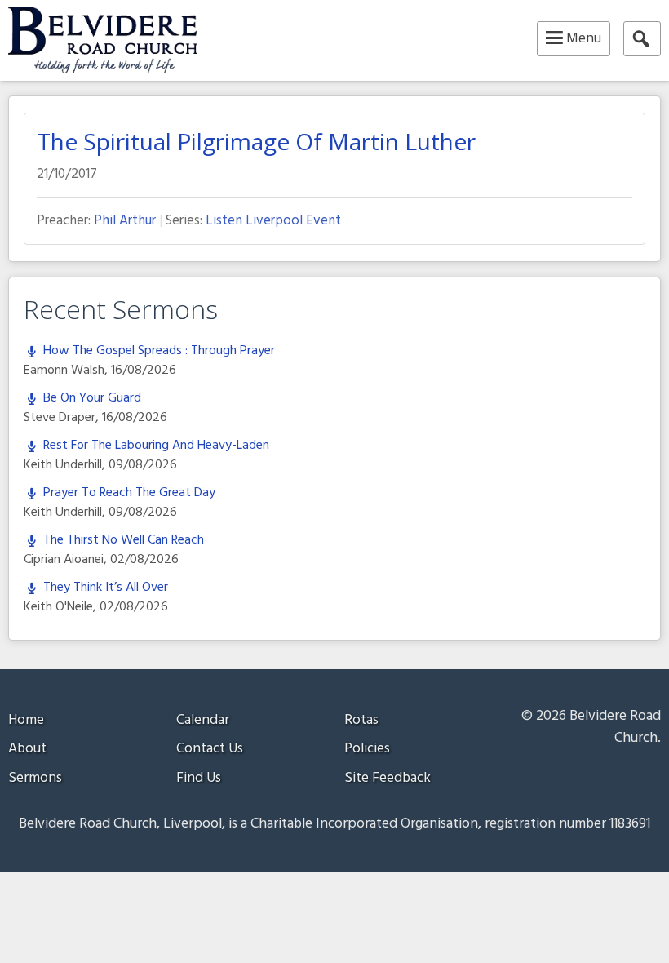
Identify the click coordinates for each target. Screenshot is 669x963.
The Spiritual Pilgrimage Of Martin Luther (256, 141)
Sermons (35, 778)
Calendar (202, 720)
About (27, 749)
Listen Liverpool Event (273, 221)
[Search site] (642, 38)
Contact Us (209, 749)
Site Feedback (387, 778)
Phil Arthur (125, 221)
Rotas (361, 720)
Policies (367, 749)
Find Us (198, 778)
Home (26, 720)
